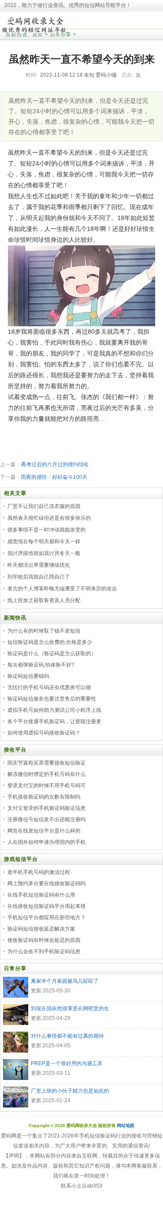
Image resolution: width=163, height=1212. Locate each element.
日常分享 (60, 34)
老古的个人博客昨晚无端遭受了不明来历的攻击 (62, 589)
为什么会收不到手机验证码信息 (43, 951)
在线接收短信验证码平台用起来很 (46, 906)
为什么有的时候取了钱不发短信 (43, 631)
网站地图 (125, 1125)
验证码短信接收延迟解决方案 (41, 929)
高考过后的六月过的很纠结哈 (55, 464)
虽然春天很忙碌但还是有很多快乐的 (49, 518)
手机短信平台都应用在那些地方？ (46, 917)
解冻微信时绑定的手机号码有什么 (46, 774)
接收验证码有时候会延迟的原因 (43, 940)
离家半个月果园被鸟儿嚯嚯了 (65, 981)
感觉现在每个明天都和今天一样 (43, 541)
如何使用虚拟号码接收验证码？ (43, 733)
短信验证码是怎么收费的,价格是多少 (49, 642)
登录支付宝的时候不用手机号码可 (46, 785)
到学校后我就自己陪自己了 (38, 577)
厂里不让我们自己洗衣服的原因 (43, 506)
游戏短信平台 (21, 859)
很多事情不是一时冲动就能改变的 (46, 530)
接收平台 (15, 750)
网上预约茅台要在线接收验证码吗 (46, 883)
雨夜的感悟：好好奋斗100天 (54, 477)
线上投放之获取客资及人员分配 (43, 600)
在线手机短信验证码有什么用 (41, 895)
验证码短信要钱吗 (28, 676)
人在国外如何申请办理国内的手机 (46, 842)
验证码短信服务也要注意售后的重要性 (51, 699)
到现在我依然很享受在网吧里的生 (70, 1008)
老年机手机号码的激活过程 (38, 872)
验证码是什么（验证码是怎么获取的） (51, 653)
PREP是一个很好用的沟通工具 (67, 1063)
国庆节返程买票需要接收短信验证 (46, 763)
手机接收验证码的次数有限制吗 (43, 797)
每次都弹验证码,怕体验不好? (40, 665)
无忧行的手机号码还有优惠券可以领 (49, 687)
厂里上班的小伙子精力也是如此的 (70, 1091)
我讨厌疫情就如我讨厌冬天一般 (43, 553)
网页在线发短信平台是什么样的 (43, 831)
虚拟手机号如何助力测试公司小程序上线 (54, 710)
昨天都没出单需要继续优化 (38, 565)
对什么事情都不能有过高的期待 (67, 1036)
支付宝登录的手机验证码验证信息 (46, 808)
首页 (37, 34)
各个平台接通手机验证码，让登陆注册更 (54, 721)
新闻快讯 (15, 618)
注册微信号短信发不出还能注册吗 (46, 819)
